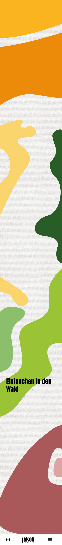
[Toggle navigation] (51, 539)
